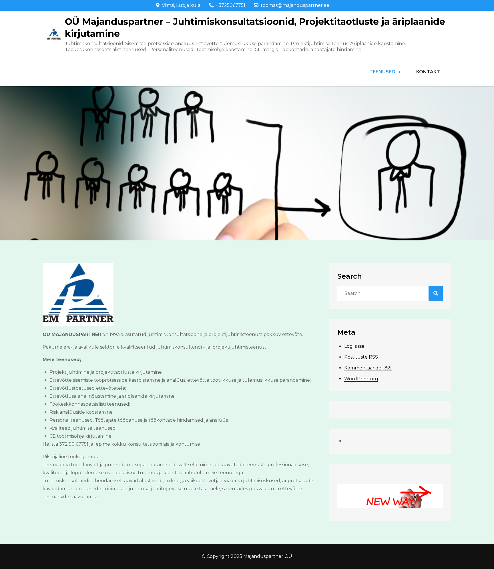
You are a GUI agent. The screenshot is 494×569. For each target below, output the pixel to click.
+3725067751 (230, 5)
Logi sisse (354, 346)
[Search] (436, 293)
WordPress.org (361, 378)
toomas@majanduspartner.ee (295, 5)
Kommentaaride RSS (368, 368)
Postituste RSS (361, 357)
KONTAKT (428, 72)
